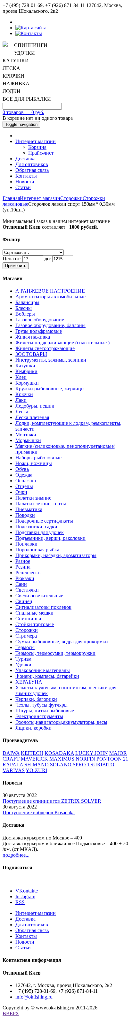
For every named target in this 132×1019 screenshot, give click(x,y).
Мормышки (28, 440)
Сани (21, 584)
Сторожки (71, 198)
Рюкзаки (24, 578)
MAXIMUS (61, 759)
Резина (22, 567)
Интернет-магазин (35, 141)
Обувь (22, 469)
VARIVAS (14, 770)
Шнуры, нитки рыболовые (44, 710)
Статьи (23, 187)
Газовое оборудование (39, 319)
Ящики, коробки (33, 728)
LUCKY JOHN (91, 753)
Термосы (25, 647)
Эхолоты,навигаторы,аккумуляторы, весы (61, 722)
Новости (24, 181)
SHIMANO (36, 764)
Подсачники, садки (36, 526)
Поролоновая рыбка (37, 549)
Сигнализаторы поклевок (43, 607)
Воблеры (25, 314)
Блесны (23, 308)
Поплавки (26, 544)
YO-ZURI (36, 770)
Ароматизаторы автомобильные (50, 296)
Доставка (25, 158)
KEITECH (32, 753)
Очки (21, 492)
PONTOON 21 (112, 759)
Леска (21, 411)
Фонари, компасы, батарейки (47, 676)
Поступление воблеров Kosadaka (39, 812)
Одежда (23, 475)
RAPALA (13, 764)
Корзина (37, 147)
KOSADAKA (59, 753)
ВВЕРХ (11, 1013)
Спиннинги (28, 618)
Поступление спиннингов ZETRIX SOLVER (52, 801)
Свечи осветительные (39, 595)
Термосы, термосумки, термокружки (55, 653)
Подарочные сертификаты (44, 521)
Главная (11, 198)
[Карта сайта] (30, 27)
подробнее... (16, 855)
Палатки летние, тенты (40, 503)
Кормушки (27, 383)
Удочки (23, 664)
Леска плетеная (32, 417)
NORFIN (85, 759)
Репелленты (28, 572)
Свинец (23, 601)
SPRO (79, 764)
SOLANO (60, 764)
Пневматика (28, 509)
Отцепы (24, 486)
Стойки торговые (34, 624)
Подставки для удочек (39, 532)
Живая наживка (32, 337)
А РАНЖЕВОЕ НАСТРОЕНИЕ (50, 291)
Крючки (24, 394)
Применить (15, 265)
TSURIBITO (100, 764)
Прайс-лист (41, 153)
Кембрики (26, 371)
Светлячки (27, 590)
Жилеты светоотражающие (45, 348)
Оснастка (25, 480)
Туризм (23, 659)
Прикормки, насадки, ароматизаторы (55, 555)
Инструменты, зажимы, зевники (50, 360)
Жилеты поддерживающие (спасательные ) (62, 342)
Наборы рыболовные (38, 457)
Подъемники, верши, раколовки (50, 538)
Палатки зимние (33, 498)
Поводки (25, 515)
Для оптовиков (31, 164)
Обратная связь (32, 170)
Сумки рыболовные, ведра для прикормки (61, 641)
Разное (22, 561)
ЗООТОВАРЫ (31, 354)
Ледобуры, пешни (34, 406)
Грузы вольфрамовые (38, 331)
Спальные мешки (34, 613)
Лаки (21, 400)
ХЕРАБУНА (28, 682)
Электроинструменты (39, 716)
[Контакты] (28, 33)
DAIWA (11, 753)
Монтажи (25, 434)
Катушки (25, 365)
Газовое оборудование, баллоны (50, 325)
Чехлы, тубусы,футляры (41, 705)
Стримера (26, 636)
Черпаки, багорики (36, 699)
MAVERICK (34, 759)
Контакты (26, 176)
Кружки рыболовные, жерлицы (50, 388)
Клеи (21, 377)
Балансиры (27, 302)
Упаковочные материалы (42, 670)
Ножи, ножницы (33, 463)
